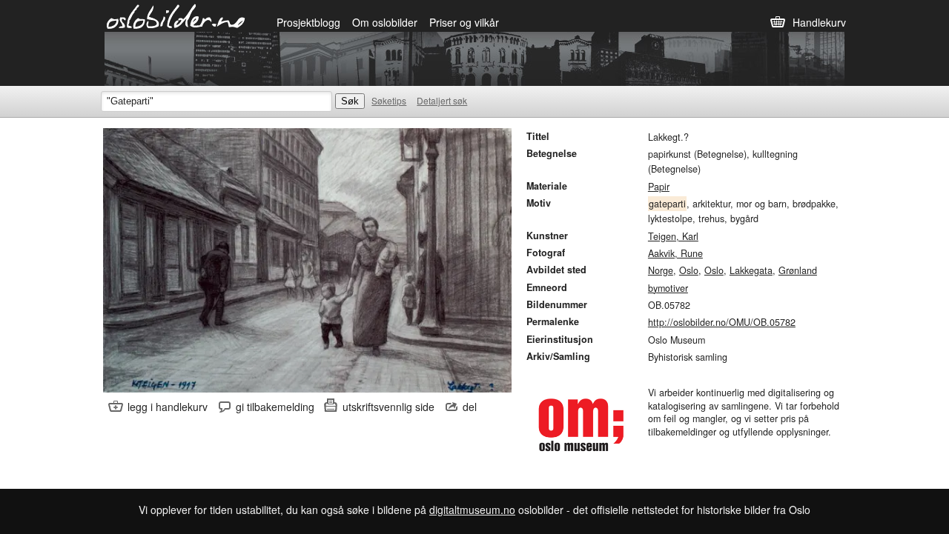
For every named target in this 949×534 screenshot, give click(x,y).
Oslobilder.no (176, 15)
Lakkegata (751, 270)
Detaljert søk (442, 100)
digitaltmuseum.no (472, 509)
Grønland (797, 270)
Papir (658, 186)
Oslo (688, 270)
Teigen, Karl (673, 236)
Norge (660, 270)
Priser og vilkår (464, 22)
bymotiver (668, 288)
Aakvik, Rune (675, 253)
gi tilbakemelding (275, 406)
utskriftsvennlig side (388, 406)
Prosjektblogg (308, 22)
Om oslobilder (384, 22)
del (470, 406)
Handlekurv (819, 22)
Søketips (388, 100)
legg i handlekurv (168, 406)
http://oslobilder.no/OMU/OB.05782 (722, 322)
